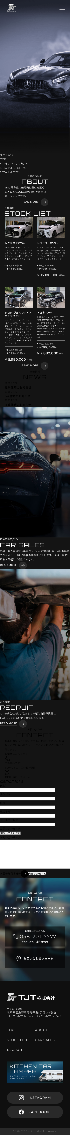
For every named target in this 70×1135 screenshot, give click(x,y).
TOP (7, 873)
